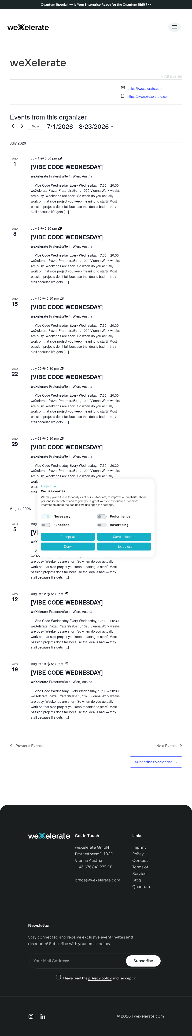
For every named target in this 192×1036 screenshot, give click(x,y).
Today (36, 126)
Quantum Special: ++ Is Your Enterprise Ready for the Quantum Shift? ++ (96, 5)
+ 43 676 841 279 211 (94, 867)
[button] (49, 486)
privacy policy (100, 978)
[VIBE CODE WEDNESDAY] (67, 167)
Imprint (139, 847)
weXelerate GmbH (92, 847)
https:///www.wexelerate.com (148, 96)
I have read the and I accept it (99, 978)
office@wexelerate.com (145, 88)
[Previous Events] (12, 126)
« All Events (171, 76)
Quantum (141, 886)
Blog (136, 880)
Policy (138, 853)
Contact (140, 860)
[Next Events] (22, 126)
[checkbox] (45, 516)
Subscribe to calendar (153, 762)
